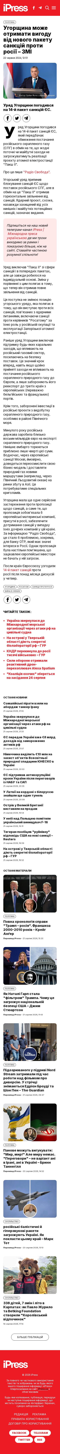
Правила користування (30, 1419)
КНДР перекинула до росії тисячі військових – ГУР (28, 653)
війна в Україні (12, 591)
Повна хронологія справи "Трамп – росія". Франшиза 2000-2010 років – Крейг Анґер (26, 928)
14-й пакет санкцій (17, 570)
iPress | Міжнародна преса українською (25, 234)
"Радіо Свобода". (36, 172)
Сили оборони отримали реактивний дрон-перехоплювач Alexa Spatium (31, 664)
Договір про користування (30, 1423)
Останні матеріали (17, 870)
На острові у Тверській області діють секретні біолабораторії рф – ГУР (26, 642)
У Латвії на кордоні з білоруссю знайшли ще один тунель (28, 793)
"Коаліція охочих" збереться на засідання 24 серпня (31, 676)
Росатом (23, 587)
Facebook (19, 1432)
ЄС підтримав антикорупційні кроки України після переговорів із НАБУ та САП (29, 778)
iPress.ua (43, 1389)
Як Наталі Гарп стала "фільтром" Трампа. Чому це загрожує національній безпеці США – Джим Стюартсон (28, 1002)
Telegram (41, 1432)
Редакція (21, 1414)
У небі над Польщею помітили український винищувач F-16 (27, 820)
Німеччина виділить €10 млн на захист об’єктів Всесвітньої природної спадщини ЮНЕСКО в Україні (28, 759)
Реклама (39, 1414)
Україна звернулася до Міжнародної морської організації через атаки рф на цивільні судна (31, 626)
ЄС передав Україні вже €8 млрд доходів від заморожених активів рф (29, 740)
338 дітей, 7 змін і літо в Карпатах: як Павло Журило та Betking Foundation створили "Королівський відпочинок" (28, 1311)
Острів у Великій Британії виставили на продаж (23, 807)
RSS (39, 1439)
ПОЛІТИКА (9, 22)
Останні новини (15, 697)
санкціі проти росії (42, 587)
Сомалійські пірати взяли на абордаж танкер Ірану (25, 705)
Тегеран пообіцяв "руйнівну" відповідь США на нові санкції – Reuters (28, 835)
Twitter (24, 1439)
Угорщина (10, 587)
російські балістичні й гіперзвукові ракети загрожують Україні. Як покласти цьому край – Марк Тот (28, 1235)
